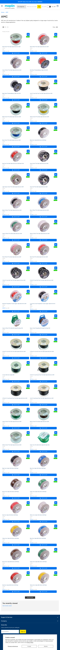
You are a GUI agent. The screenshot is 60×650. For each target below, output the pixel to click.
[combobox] (31, 6)
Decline (45, 646)
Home (2, 12)
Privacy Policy (30, 642)
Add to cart (17, 53)
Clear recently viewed (7, 605)
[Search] (39, 6)
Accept (29, 646)
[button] (3, 27)
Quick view (28, 34)
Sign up (23, 631)
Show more (30, 597)
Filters (54, 27)
